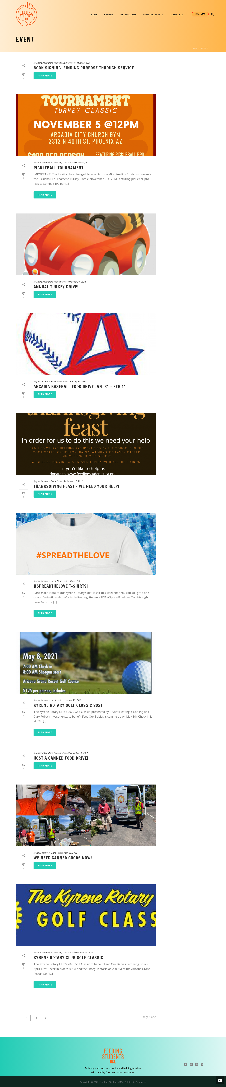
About (93, 14)
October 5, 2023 (83, 162)
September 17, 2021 (73, 481)
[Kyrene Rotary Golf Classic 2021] (86, 663)
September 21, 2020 (78, 753)
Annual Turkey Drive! (56, 287)
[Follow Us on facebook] (185, 1064)
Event (204, 48)
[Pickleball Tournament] (86, 125)
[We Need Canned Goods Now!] (86, 815)
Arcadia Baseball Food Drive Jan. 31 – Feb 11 (80, 387)
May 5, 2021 (76, 581)
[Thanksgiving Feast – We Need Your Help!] (86, 444)
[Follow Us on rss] (196, 1064)
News (65, 62)
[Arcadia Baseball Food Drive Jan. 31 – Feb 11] (86, 344)
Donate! (200, 14)
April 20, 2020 (70, 852)
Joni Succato (42, 381)
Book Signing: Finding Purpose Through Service (84, 68)
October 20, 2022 (77, 281)
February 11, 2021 (72, 700)
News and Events (153, 14)
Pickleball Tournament (59, 168)
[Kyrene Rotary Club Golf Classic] (86, 915)
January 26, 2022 (78, 381)
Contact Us (177, 14)
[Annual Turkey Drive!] (86, 244)
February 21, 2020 (84, 952)
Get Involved (128, 14)
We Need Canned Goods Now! (63, 858)
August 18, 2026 (83, 62)
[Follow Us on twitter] (202, 1064)
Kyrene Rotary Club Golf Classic (68, 958)
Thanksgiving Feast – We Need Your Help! (76, 486)
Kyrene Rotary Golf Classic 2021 (68, 705)
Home (195, 48)
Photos (108, 14)
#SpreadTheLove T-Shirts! (61, 586)
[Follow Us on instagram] (191, 1064)
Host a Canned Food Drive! (61, 758)
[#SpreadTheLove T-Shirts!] (86, 544)
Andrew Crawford (44, 62)
